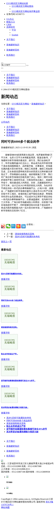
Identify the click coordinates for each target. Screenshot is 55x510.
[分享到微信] (8, 226)
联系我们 (10, 55)
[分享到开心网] (18, 226)
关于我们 (10, 39)
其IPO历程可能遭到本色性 (27, 236)
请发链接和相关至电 (24, 234)
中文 (14, 30)
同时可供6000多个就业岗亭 (19, 420)
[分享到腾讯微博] (13, 226)
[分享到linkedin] (23, 226)
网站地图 (5, 507)
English (15, 35)
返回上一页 (6, 241)
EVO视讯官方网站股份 (22, 6)
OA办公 (10, 19)
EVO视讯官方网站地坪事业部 (26, 11)
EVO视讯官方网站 (20, 104)
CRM (8, 24)
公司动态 (5, 122)
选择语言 (10, 27)
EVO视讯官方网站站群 (17, 3)
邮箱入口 (10, 22)
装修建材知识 (12, 45)
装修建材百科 (12, 50)
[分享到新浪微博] (3, 226)
